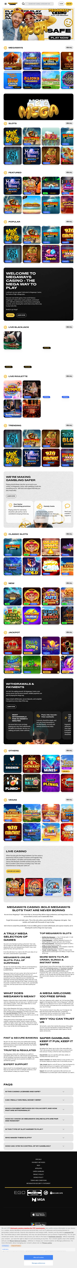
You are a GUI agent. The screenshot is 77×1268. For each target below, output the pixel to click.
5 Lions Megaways (47, 940)
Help (38, 1165)
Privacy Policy (38, 1174)
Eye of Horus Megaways (16, 1011)
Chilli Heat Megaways (12, 1013)
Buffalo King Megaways (48, 937)
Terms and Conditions (38, 1180)
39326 (29, 1057)
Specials (38, 1159)
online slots (8, 968)
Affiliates (38, 1168)
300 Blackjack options (52, 968)
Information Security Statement (38, 1183)
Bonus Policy (38, 1177)
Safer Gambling (38, 1171)
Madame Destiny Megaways (50, 946)
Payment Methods (38, 1162)
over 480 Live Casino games (56, 969)
